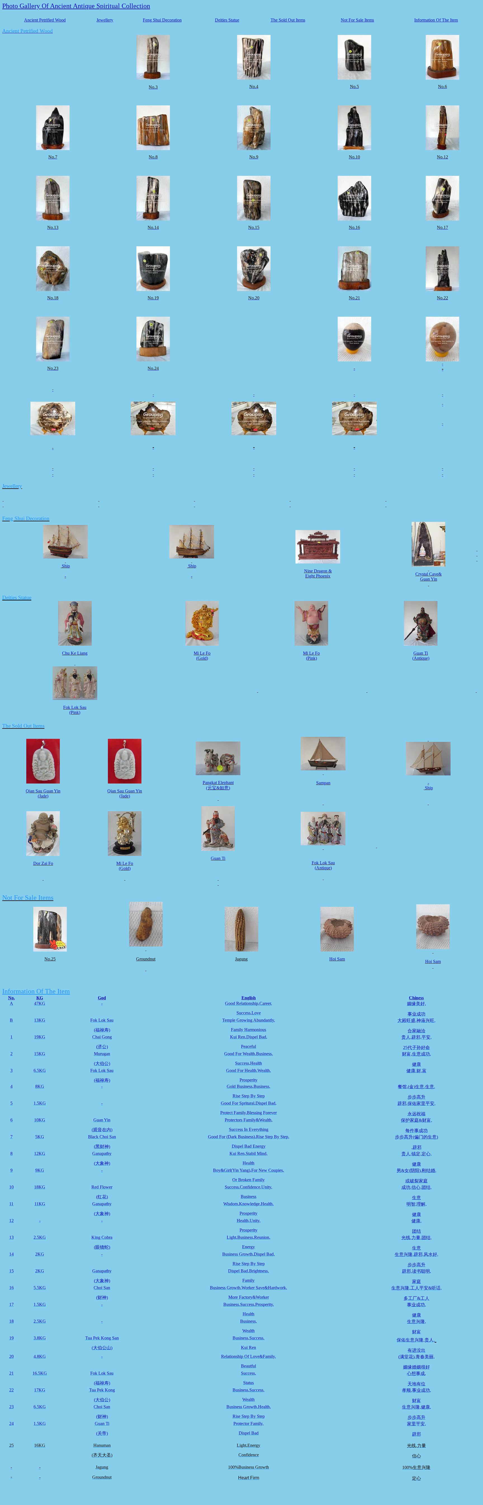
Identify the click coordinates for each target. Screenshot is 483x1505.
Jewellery (104, 20)
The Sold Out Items (288, 20)
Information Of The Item (436, 20)
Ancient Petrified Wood (45, 20)
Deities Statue (227, 20)
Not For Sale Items (357, 20)
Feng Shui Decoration (162, 20)
